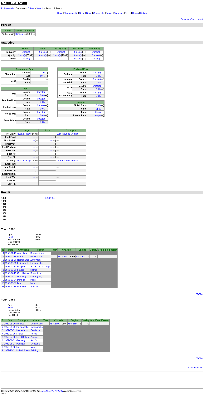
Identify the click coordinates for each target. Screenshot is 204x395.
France (20, 270)
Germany (21, 276)
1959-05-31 (10, 330)
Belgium (21, 266)
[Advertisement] (102, 380)
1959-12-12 (10, 350)
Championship (71, 13)
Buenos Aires (37, 253)
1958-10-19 (10, 286)
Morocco (21, 286)
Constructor (99, 13)
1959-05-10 (10, 324)
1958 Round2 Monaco (67, 134)
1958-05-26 (10, 260)
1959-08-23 (10, 344)
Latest (200, 19)
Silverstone (35, 273)
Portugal (21, 280)
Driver (31, 8)
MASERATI (63, 256)
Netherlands (23, 260)
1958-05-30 (10, 263)
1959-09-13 (10, 347)
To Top (199, 294)
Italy (19, 283)
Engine (109, 13)
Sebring (34, 350)
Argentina (22, 253)
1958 (47, 198)
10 (3, 283)
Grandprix (119, 13)
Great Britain (23, 273)
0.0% (42, 76)
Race (60, 13)
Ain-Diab (34, 286)
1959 (52, 198)
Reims (33, 270)
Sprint (82, 13)
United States (23, 350)
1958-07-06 (10, 270)
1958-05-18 (10, 256)
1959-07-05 (10, 334)
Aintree (34, 337)
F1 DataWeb (7, 8)
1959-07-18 (10, 337)
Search (39, 8)
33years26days (24, 160)
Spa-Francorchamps (40, 266)
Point (10, 237)
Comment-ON (187, 19)
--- (34, 137)
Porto (33, 280)
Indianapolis (23, 263)
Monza (33, 283)
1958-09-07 (10, 283)
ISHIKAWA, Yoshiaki (52, 391)
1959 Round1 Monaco (67, 160)
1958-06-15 (10, 266)
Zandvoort (35, 260)
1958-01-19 (10, 253)
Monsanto (35, 344)
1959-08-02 (10, 340)
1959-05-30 (10, 327)
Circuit (128, 13)
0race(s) (26, 52)
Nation (143, 13)
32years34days (24, 134)
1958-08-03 (10, 276)
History (135, 13)
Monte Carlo (36, 256)
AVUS (34, 340)
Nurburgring (36, 276)
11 (3, 286)
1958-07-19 (10, 273)
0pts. (98, 109)
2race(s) (22, 55)
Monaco (19, 34)
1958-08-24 (10, 280)
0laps (98, 112)
